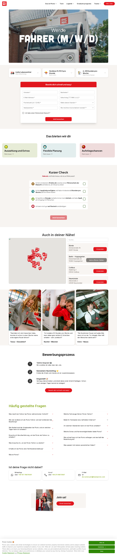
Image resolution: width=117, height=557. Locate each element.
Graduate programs (84, 4)
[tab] (25, 73)
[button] (45, 257)
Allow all (101, 542)
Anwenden (100, 249)
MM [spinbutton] (64, 97)
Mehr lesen (8, 154)
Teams (96, 4)
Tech (62, 4)
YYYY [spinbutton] (68, 97)
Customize (101, 547)
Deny (101, 551)
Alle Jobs (109, 4)
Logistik (69, 4)
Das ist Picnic (50, 4)
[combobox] (77, 102)
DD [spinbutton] (62, 97)
